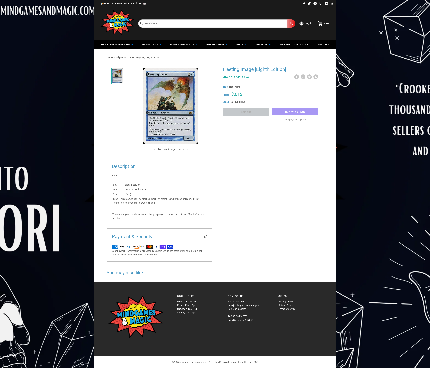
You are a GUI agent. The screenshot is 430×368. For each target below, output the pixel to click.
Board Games (216, 44)
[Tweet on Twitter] (309, 76)
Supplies (262, 44)
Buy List (323, 44)
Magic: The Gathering (236, 77)
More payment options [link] (295, 119)
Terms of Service (286, 309)
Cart (326, 23)
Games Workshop (183, 44)
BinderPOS (252, 362)
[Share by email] (315, 76)
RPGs (240, 44)
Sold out (246, 112)
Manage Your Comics (294, 44)
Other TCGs (151, 44)
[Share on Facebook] (296, 76)
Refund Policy (285, 305)
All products (122, 57)
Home (110, 57)
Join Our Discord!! (237, 309)
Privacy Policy (285, 301)
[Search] (291, 23)
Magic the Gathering (116, 44)
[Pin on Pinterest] (303, 76)
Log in (308, 23)
